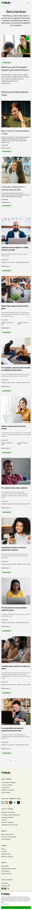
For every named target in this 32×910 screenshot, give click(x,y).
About (3, 849)
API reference (5, 871)
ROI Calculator (6, 839)
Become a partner (7, 856)
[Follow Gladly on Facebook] (5, 889)
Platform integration (7, 822)
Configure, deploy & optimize (10, 815)
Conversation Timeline (8, 782)
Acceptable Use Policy (16, 900)
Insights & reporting (7, 790)
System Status (5, 874)
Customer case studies (8, 837)
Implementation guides (8, 869)
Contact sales (5, 886)
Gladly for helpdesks (7, 812)
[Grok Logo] (18, 802)
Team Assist (5, 787)
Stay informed (5, 854)
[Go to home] (5, 3)
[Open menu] (28, 3)
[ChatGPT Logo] (2, 802)
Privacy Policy (16, 898)
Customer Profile (6, 785)
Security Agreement (16, 903)
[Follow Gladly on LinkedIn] (2, 889)
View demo (4, 883)
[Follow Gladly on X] (8, 889)
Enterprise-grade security (9, 825)
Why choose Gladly (7, 834)
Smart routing (5, 792)
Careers (3, 851)
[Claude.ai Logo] (6, 802)
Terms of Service (16, 895)
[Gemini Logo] (14, 802)
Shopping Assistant (7, 817)
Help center (5, 866)
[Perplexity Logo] (10, 802)
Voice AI (3, 820)
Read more (4, 83)
